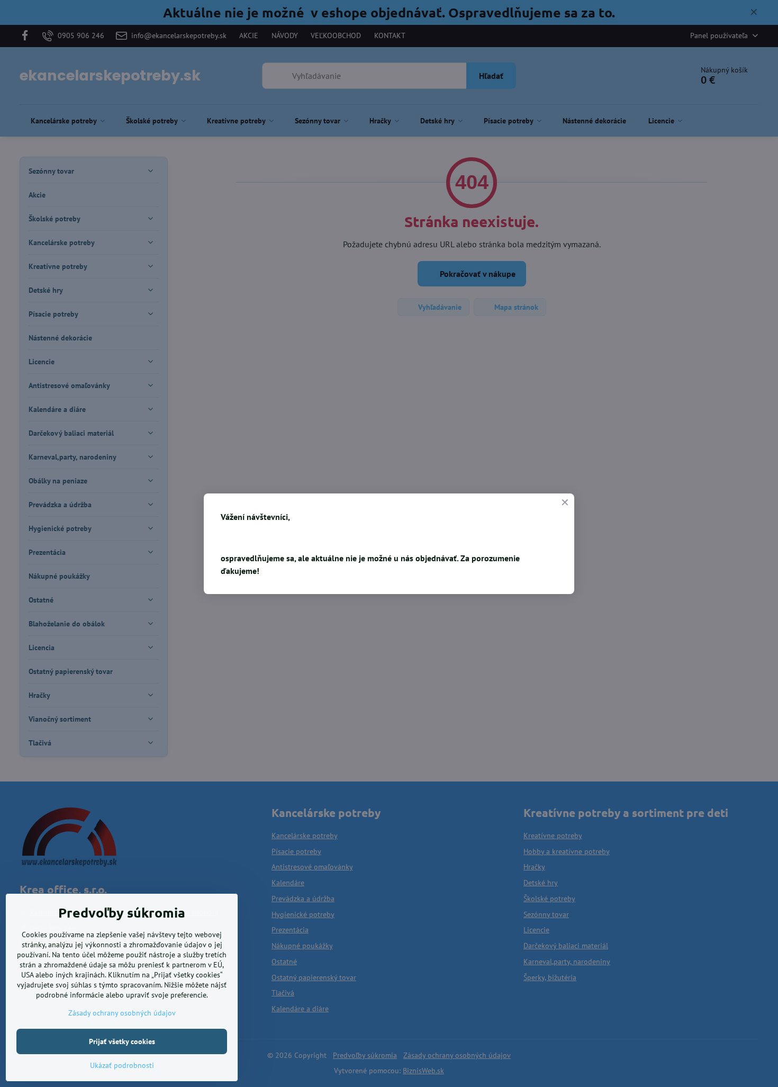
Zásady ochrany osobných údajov (122, 1013)
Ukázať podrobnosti (122, 1065)
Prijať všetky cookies (122, 1041)
